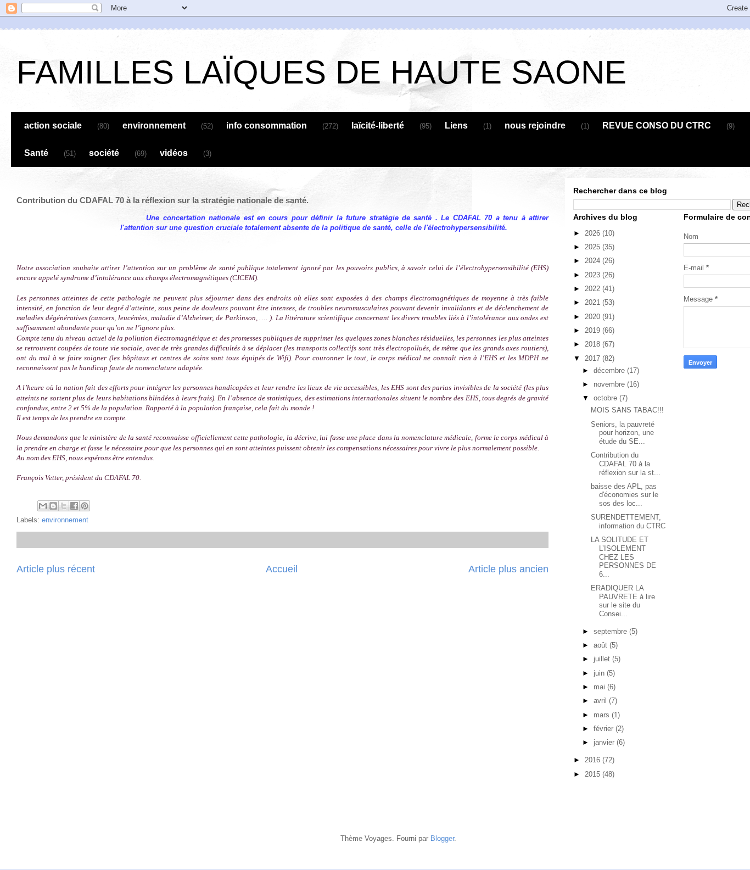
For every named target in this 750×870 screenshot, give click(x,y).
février (604, 728)
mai (600, 687)
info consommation (266, 125)
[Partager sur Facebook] (74, 505)
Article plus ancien (508, 569)
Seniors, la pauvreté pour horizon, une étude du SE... (622, 432)
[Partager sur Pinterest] (84, 505)
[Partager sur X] (63, 505)
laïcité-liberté (377, 125)
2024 (593, 260)
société (104, 153)
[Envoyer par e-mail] (42, 505)
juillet (603, 659)
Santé (36, 153)
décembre (610, 370)
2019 (593, 330)
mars (603, 715)
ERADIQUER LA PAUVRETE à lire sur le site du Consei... (623, 601)
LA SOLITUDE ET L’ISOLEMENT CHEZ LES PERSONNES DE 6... (623, 557)
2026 (593, 233)
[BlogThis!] (53, 505)
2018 (593, 344)
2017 (593, 358)
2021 (593, 302)
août (601, 645)
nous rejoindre (535, 125)
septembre (611, 631)
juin (600, 673)
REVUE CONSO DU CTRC (656, 125)
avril (601, 700)
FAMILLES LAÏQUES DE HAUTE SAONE (321, 72)
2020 (593, 317)
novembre (610, 384)
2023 (593, 275)
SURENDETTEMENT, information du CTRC (628, 521)
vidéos (174, 153)
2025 (593, 247)
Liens (456, 125)
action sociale (53, 125)
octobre (606, 398)
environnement (154, 125)
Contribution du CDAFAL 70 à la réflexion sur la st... (626, 463)
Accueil (282, 569)
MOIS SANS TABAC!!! (627, 410)
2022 (593, 289)
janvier (605, 742)
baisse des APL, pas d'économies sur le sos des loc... (624, 494)
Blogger (442, 838)
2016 (593, 760)
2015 (593, 774)
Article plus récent (55, 569)
